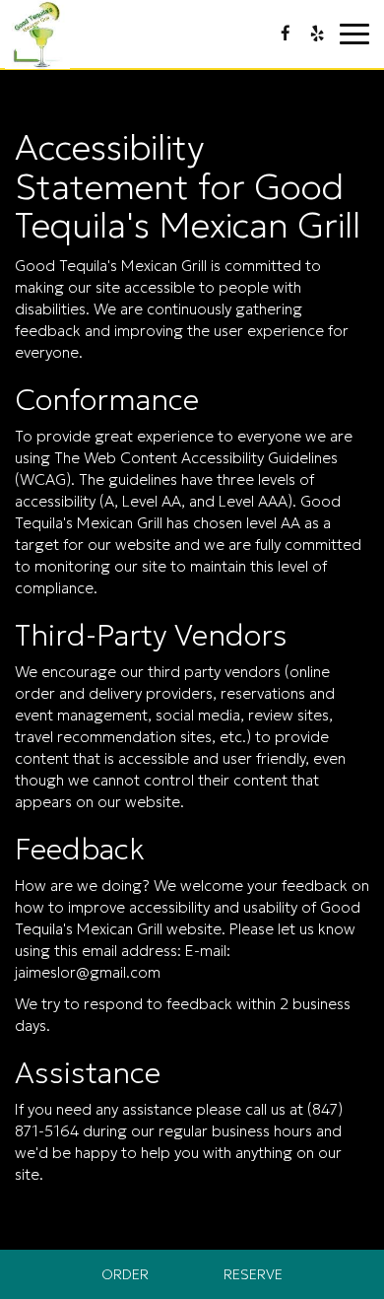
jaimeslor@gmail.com (87, 972)
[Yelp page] (317, 33)
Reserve (253, 1274)
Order (125, 1274)
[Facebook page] (285, 33)
